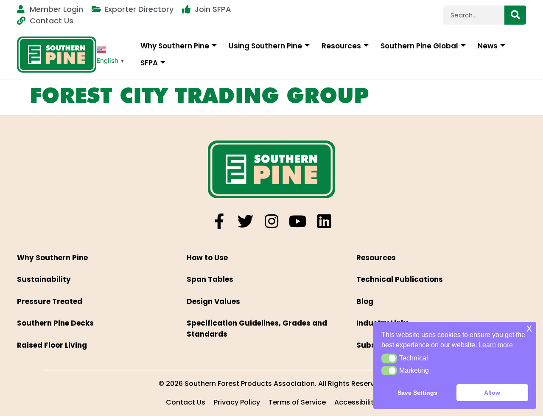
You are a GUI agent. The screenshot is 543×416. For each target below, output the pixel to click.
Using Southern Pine (265, 46)
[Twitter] (245, 221)
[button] (389, 358)
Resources (341, 46)
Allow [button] (492, 392)
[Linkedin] (324, 221)
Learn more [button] (496, 345)
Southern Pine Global (419, 46)
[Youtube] (298, 221)
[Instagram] (272, 221)
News (488, 46)
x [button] (529, 328)
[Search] (515, 15)
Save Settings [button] (417, 392)
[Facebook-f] (219, 221)
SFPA (149, 63)
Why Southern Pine (174, 46)
